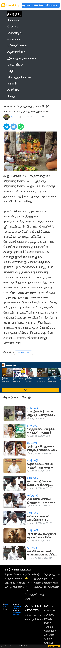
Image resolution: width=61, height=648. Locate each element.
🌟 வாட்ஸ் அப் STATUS (29, 584)
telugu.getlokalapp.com (37, 619)
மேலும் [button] (12, 96)
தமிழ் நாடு (14, 13)
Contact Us (50, 610)
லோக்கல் (19, 575)
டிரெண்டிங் (19, 583)
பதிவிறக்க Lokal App (53, 646)
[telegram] (7, 127)
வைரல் (38, 587)
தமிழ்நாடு (10, 587)
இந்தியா (38, 579)
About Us (49, 614)
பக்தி (37, 575)
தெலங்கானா (12, 575)
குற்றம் (28, 599)
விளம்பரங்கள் (51, 587)
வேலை (18, 579)
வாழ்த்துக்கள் (51, 583)
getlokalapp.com (33, 615)
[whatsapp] (21, 127)
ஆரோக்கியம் (32, 575)
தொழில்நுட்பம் (52, 575)
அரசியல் (48, 579)
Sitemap (48, 642)
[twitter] (14, 127)
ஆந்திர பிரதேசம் (9, 581)
